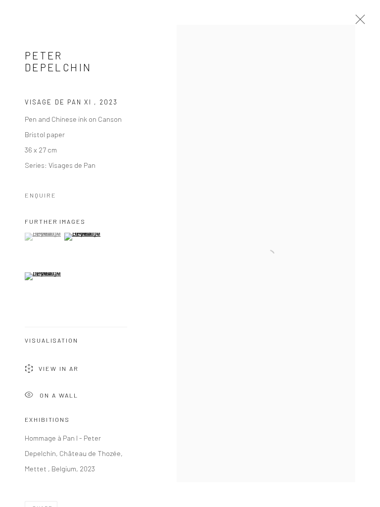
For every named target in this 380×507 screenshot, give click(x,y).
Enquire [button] (40, 195)
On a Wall (59, 395)
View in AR (59, 368)
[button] (43, 237)
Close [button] (357, 22)
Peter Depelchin (58, 61)
